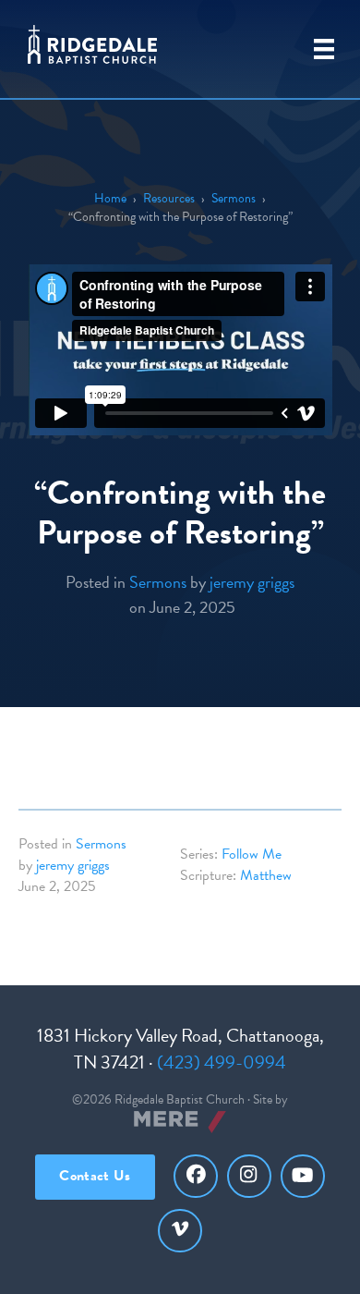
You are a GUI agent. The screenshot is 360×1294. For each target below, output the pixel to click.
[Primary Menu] (324, 49)
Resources (169, 198)
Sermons (233, 198)
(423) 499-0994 (221, 1062)
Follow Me (252, 854)
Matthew (266, 875)
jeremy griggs (252, 581)
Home (110, 198)
